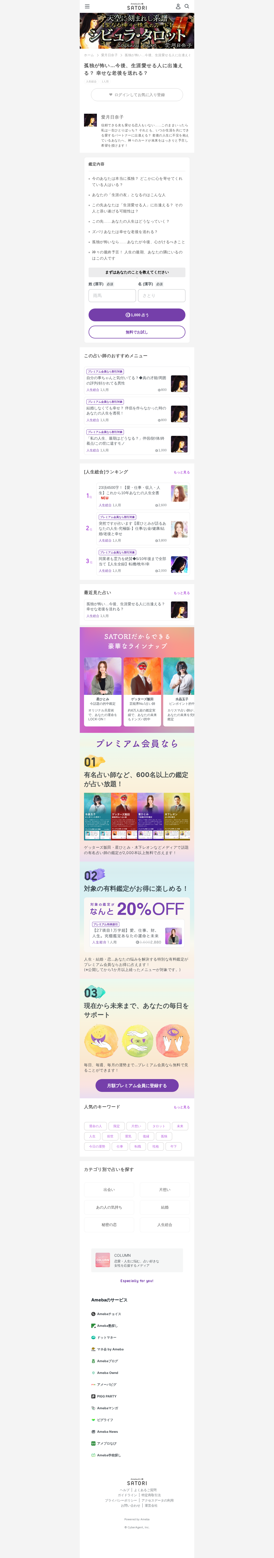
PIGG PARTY (107, 1396)
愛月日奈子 (109, 55)
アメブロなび (106, 1443)
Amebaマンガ (107, 1408)
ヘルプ (125, 1490)
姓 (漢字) (96, 284)
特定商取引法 (151, 1495)
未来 (180, 1126)
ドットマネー (106, 1337)
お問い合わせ (130, 1505)
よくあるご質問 (145, 1490)
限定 (116, 1126)
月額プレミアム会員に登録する (137, 1085)
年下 (173, 1146)
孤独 (164, 1136)
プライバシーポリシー (121, 1500)
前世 (110, 1136)
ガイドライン (127, 1495)
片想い (136, 1126)
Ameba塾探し (107, 1326)
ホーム (89, 55)
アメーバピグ (106, 1384)
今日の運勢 (97, 1146)
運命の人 (95, 1126)
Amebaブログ (107, 1361)
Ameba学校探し (109, 1455)
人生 (92, 1136)
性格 (156, 1146)
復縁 (146, 1136)
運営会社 (151, 1505)
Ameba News (107, 1432)
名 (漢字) (145, 284)
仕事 (120, 1146)
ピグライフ (105, 1420)
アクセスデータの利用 (158, 1500)
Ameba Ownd (107, 1373)
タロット (159, 1126)
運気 (128, 1136)
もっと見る (182, 472)
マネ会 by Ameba (110, 1349)
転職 (138, 1146)
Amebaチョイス (109, 1314)
